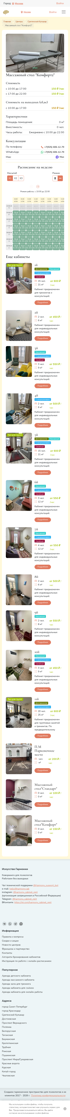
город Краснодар (11, 1010)
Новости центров (11, 944)
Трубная (6, 1047)
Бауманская (8, 1039)
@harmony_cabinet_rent (25, 892)
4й (36, 395)
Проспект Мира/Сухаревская (17, 1059)
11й (37, 699)
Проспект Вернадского (14, 1022)
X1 (10, 178)
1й (36, 265)
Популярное (10, 970)
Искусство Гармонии (15, 869)
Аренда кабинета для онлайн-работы (22, 992)
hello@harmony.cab (19, 888)
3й (36, 348)
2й (36, 312)
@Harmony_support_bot (45, 885)
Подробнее (42, 302)
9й (36, 612)
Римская (6, 1051)
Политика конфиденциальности (48, 1095)
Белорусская (9, 1031)
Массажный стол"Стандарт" (46, 786)
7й (36, 529)
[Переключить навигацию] (63, 12)
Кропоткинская (10, 1043)
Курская (6, 1067)
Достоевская (9, 1018)
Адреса (6, 1001)
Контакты (7, 952)
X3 (21, 178)
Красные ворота (11, 1063)
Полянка (6, 1027)
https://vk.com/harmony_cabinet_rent (32, 902)
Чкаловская (8, 1075)
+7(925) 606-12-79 (54, 147)
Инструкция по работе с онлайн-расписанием (26, 961)
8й (36, 576)
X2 (15, 178)
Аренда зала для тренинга (16, 983)
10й (37, 652)
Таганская (7, 1035)
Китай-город (8, 1071)
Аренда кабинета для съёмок (18, 987)
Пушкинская (8, 1055)
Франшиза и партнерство (15, 948)
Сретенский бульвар (13, 1014)
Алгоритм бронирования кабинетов (21, 957)
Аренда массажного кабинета (18, 979)
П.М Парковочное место (44, 751)
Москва (19, 3)
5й (36, 434)
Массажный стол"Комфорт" (46, 822)
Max (62, 156)
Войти (60, 3)
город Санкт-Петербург (14, 1006)
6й (36, 482)
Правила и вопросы (12, 936)
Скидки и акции (10, 940)
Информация (10, 931)
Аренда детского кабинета (16, 975)
